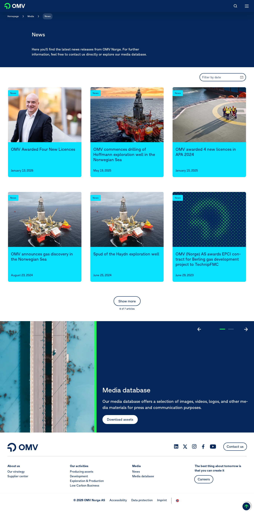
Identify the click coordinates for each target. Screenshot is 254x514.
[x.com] (185, 446)
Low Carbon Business (84, 485)
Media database (143, 476)
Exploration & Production (87, 481)
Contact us (235, 446)
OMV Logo (11, 5)
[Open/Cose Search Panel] (235, 5)
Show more (127, 301)
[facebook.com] (203, 446)
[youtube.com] (213, 446)
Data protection (142, 500)
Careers (204, 479)
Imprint (162, 500)
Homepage (13, 16)
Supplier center (17, 476)
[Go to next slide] (246, 329)
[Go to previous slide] (199, 329)
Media (31, 16)
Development (79, 476)
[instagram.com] (194, 446)
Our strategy (16, 471)
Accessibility (118, 500)
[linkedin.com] (176, 446)
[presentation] (223, 77)
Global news (116, 419)
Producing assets (81, 471)
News (48, 16)
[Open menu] (247, 6)
